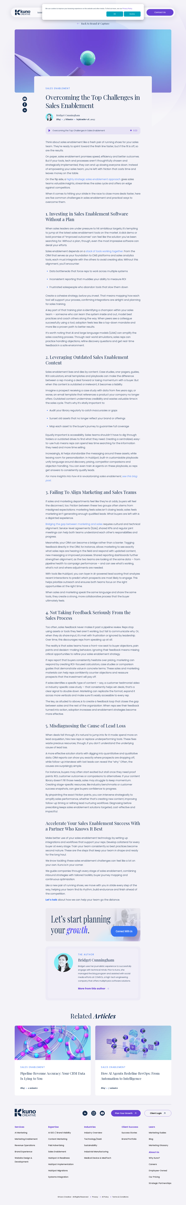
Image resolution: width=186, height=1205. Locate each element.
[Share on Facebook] (25, 105)
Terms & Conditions (120, 1197)
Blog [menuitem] (151, 1139)
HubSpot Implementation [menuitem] (61, 1164)
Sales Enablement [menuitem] (57, 1151)
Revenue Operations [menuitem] (25, 1145)
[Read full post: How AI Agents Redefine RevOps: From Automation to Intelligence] (133, 1043)
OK (115, 14)
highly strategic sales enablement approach (94, 179)
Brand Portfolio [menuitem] (129, 1139)
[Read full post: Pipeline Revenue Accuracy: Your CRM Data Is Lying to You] (53, 1043)
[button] (49, 130)
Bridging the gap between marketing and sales (74, 524)
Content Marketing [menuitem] (57, 1139)
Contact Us (160, 12)
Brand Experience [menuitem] (23, 1151)
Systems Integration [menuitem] (58, 1176)
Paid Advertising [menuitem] (56, 1145)
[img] (131, 130)
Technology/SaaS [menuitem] (93, 1139)
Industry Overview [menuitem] (93, 1132)
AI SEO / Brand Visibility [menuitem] (59, 1132)
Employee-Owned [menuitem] (158, 1170)
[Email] (25, 99)
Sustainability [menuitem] (90, 1145)
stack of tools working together (104, 251)
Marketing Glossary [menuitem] (158, 1145)
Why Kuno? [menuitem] (154, 1157)
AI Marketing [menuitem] (21, 1132)
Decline (132, 14)
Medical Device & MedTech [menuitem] (97, 1157)
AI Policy (105, 1197)
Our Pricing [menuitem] (154, 1176)
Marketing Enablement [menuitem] (26, 1139)
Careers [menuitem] (153, 1164)
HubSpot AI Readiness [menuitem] (59, 1157)
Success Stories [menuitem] (129, 1132)
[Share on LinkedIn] (25, 111)
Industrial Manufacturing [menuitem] (96, 1151)
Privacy (95, 1197)
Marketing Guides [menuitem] (157, 1132)
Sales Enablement (58, 88)
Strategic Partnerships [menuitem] (160, 1183)
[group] (93, 130)
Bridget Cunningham (68, 115)
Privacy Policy (127, 8)
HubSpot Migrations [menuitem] (58, 1170)
